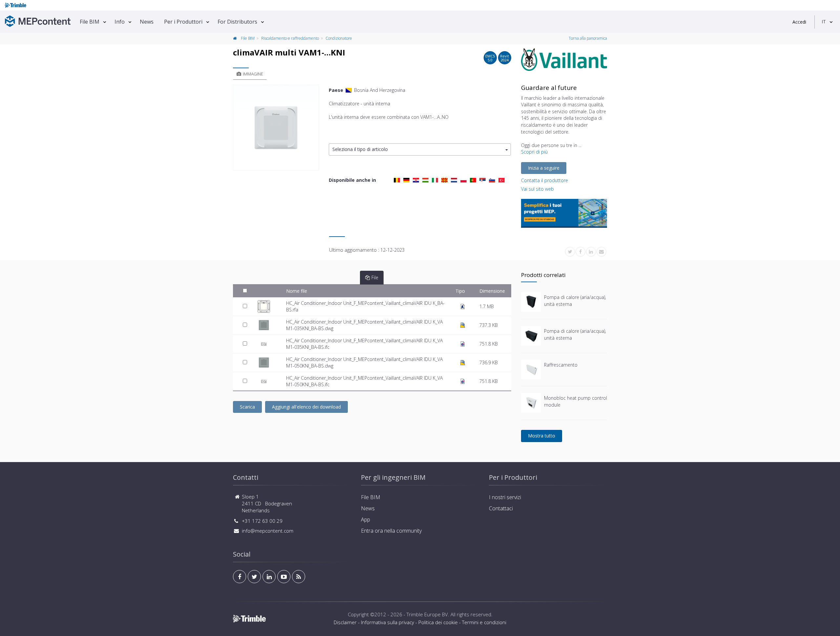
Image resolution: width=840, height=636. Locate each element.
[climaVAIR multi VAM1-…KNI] (276, 127)
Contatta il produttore (544, 180)
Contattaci (501, 508)
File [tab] (374, 277)
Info (120, 21)
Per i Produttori (183, 21)
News (147, 21)
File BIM (89, 21)
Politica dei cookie (438, 622)
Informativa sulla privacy (387, 622)
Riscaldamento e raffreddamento (290, 38)
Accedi (799, 22)
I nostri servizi (505, 497)
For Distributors (237, 21)
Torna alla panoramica (588, 38)
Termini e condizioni (484, 622)
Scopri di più (534, 152)
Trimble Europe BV (427, 614)
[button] (420, 149)
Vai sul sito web (537, 189)
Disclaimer (345, 622)
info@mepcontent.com (267, 530)
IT (824, 21)
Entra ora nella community (391, 530)
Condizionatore (339, 38)
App (365, 519)
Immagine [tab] (253, 74)
